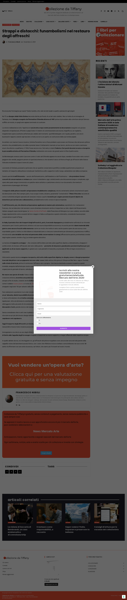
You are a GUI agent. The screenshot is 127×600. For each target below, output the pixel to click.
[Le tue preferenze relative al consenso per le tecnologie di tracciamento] (124, 597)
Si (39, 320)
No (40, 323)
